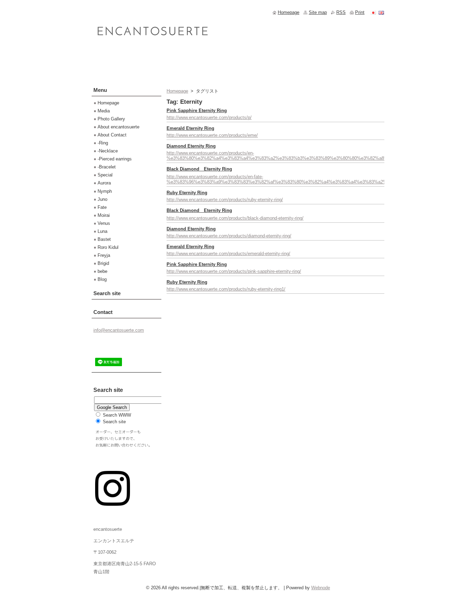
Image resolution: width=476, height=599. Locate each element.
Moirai (104, 215)
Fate (102, 207)
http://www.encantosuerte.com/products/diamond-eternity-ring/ (229, 235)
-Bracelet (107, 167)
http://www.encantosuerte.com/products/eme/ (212, 135)
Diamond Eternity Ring (191, 146)
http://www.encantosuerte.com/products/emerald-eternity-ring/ (228, 253)
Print (359, 12)
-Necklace (108, 150)
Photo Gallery (111, 118)
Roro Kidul (108, 247)
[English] (381, 12)
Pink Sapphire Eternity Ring (197, 110)
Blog (102, 279)
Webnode (320, 587)
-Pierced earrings (115, 158)
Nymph (105, 191)
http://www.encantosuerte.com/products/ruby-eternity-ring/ (225, 199)
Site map (318, 12)
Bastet (104, 239)
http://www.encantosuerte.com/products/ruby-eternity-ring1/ (226, 289)
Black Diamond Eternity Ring (199, 169)
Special (105, 175)
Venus (104, 223)
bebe (102, 271)
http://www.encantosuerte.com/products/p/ (209, 117)
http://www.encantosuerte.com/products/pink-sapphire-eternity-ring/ (234, 271)
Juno (102, 199)
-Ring (103, 142)
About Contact (112, 134)
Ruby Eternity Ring (187, 192)
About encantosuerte (118, 126)
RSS (341, 12)
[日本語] (373, 12)
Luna (102, 231)
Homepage (177, 91)
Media (104, 110)
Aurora (104, 183)
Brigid (103, 263)
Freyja (104, 255)
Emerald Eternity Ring (190, 128)
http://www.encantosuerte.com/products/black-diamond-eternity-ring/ (235, 218)
